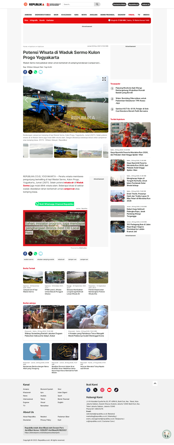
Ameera (26, 389)
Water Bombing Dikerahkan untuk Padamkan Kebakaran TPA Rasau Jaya (131, 100)
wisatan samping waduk (45, 259)
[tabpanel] (66, 150)
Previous (26, 132)
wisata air (69, 182)
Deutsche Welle (119, 4)
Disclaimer (27, 420)
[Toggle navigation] (25, 4)
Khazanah (27, 392)
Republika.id (133, 4)
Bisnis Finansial (107, 15)
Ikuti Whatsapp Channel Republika (56, 204)
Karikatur (50, 20)
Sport (60, 396)
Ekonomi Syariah (43, 15)
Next (104, 132)
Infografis (34, 20)
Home (25, 46)
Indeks (146, 15)
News (25, 396)
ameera (28, 15)
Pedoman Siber (63, 417)
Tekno (42, 399)
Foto (26, 20)
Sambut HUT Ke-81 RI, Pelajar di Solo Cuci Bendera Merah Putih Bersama (132, 109)
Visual (42, 402)
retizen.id (145, 4)
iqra (76, 15)
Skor (59, 389)
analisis (93, 15)
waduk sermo (28, 259)
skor (56, 15)
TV (139, 15)
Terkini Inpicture (117, 119)
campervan (69, 189)
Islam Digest (62, 392)
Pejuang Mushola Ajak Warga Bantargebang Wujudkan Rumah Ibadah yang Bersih (130, 90)
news (84, 15)
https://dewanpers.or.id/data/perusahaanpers (42, 433)
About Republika (29, 417)
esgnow (121, 15)
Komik (42, 20)
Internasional (28, 399)
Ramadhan (44, 406)
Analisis (43, 396)
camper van (72, 259)
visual (131, 15)
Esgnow (26, 402)
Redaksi (43, 417)
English (60, 402)
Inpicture (32, 46)
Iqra (41, 392)
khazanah (66, 15)
